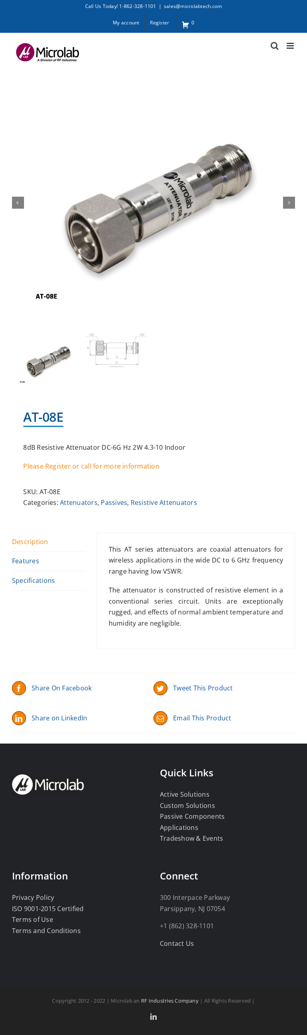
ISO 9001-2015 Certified (48, 908)
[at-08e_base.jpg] (153, 202)
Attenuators (79, 502)
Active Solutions (184, 794)
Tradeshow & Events (191, 838)
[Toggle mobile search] (275, 46)
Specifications (33, 580)
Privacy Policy (33, 897)
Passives (114, 502)
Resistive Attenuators (164, 502)
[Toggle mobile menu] (291, 46)
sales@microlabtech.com (193, 6)
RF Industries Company (170, 1000)
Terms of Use (32, 919)
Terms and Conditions (46, 930)
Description (30, 541)
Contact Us (177, 943)
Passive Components (192, 816)
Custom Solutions (187, 805)
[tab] (49, 542)
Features (25, 560)
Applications (179, 827)
